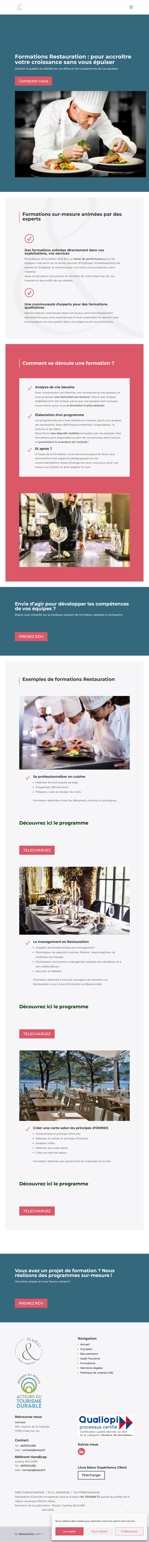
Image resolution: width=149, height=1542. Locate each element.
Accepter (69, 1531)
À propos (86, 1349)
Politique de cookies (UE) (96, 1372)
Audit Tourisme (90, 1358)
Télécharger (91, 1475)
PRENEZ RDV (31, 636)
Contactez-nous (33, 81)
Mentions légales (91, 1368)
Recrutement (89, 1353)
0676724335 (28, 1445)
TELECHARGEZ (37, 850)
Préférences (129, 1531)
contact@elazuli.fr (33, 1450)
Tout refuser (99, 1531)
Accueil (85, 1344)
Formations (87, 1363)
